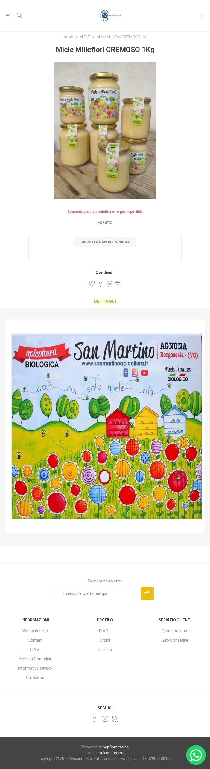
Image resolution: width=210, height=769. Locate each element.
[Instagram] (105, 718)
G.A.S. (35, 649)
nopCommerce (116, 747)
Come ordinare (175, 630)
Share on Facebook (101, 284)
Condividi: (105, 272)
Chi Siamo (35, 677)
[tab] (105, 301)
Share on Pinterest (109, 284)
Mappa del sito (35, 630)
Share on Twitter (92, 284)
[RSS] (115, 718)
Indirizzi (105, 649)
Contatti (35, 640)
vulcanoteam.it (112, 753)
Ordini (105, 640)
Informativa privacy (35, 668)
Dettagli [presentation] (105, 301)
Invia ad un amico (118, 284)
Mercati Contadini (35, 658)
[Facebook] (94, 718)
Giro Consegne (175, 640)
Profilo (105, 630)
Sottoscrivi (147, 593)
